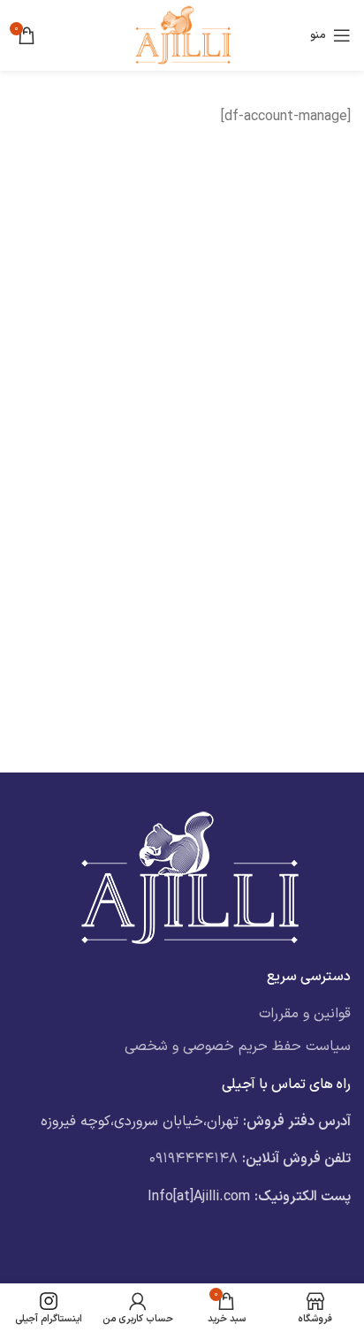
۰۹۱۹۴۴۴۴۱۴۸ (193, 1158)
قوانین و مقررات (305, 1013)
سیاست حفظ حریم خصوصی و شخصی (238, 1046)
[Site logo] (182, 34)
